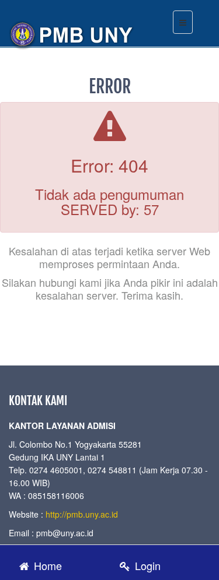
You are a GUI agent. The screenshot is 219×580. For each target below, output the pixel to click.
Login (146, 565)
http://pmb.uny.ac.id (82, 514)
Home (46, 565)
